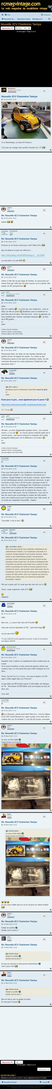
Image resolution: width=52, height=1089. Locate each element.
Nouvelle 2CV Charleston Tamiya (21, 24)
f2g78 (9, 814)
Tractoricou (11, 88)
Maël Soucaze (36, 1087)
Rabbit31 (12, 530)
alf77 (7, 292)
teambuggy (11, 603)
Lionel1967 (5, 458)
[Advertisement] (26, 60)
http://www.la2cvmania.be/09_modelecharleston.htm (23, 405)
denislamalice (11, 647)
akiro (9, 937)
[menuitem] (7, 14)
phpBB (19, 1086)
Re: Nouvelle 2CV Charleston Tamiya (19, 215)
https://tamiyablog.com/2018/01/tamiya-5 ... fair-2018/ (23, 255)
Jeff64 (9, 506)
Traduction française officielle (20, 1087)
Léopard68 (12, 370)
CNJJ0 (9, 207)
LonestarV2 (13, 231)
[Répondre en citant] (44, 90)
